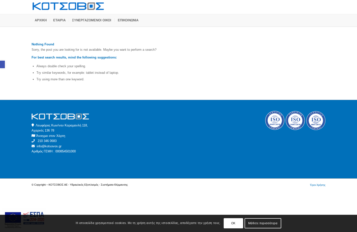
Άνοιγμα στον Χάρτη (50, 136)
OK (233, 223)
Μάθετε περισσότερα (263, 223)
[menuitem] (41, 20)
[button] (2, 64)
